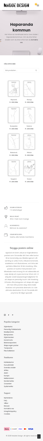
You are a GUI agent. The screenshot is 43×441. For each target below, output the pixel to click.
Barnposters (8, 335)
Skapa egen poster (11, 345)
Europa (6, 376)
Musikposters (9, 332)
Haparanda (14, 99)
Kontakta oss (9, 408)
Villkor (6, 403)
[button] (14, 89)
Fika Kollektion (9, 351)
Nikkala (29, 152)
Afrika (6, 370)
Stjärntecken (9, 337)
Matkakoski (13, 152)
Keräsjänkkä (13, 126)
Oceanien (8, 384)
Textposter (8, 348)
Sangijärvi (14, 179)
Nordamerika (9, 381)
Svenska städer (10, 367)
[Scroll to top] (39, 436)
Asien (6, 373)
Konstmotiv (8, 340)
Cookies (7, 414)
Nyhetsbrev (8, 398)
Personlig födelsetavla (12, 329)
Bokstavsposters (10, 343)
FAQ (5, 400)
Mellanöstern (9, 378)
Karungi (29, 99)
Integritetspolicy (10, 411)
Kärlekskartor (9, 362)
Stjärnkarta (8, 327)
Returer (7, 406)
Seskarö (29, 179)
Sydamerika (8, 386)
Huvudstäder (9, 365)
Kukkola (29, 126)
